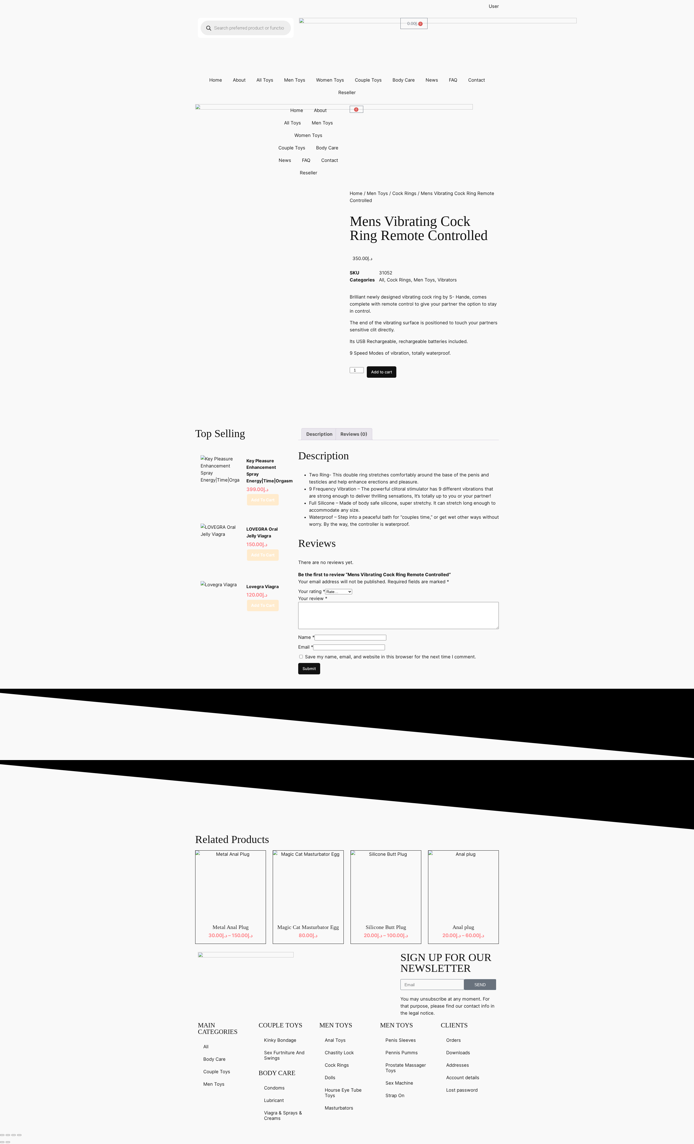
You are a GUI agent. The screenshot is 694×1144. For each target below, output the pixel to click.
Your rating (311, 591)
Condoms (274, 1088)
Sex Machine (399, 1083)
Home (215, 80)
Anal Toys (335, 1040)
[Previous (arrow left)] (2, 1142)
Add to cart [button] (263, 499)
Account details (462, 1077)
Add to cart (381, 372)
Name (306, 637)
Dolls (330, 1077)
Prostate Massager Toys (405, 1067)
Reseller (347, 92)
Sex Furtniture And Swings (284, 1055)
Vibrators (447, 280)
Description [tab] (319, 434)
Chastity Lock (339, 1052)
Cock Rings (404, 193)
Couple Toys (368, 80)
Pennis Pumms (401, 1052)
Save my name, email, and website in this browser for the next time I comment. (390, 656)
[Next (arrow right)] (8, 1142)
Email (305, 647)
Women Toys (330, 80)
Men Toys (294, 80)
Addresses (457, 1065)
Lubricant (274, 1100)
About (239, 80)
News (432, 80)
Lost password (462, 1090)
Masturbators (339, 1108)
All (381, 280)
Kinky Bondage (280, 1040)
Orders (453, 1040)
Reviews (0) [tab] (353, 434)
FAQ (453, 80)
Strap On (394, 1095)
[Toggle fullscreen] (8, 1135)
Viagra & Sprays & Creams (283, 1115)
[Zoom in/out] (2, 1135)
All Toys (264, 80)
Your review (312, 598)
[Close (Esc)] (19, 1135)
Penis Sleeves (400, 1040)
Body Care (404, 80)
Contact (476, 80)
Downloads (458, 1052)
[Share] (13, 1135)
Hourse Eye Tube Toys (343, 1092)
